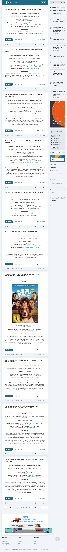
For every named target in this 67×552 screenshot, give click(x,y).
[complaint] (36, 44)
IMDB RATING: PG (31, 68)
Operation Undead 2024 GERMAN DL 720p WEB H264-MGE (24, 193)
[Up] (57, 539)
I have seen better (57, 142)
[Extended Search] (62, 2)
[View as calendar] (57, 152)
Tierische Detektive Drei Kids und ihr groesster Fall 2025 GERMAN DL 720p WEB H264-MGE (23, 275)
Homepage (36, 540)
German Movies (41, 39)
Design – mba (45, 549)
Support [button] (19, 537)
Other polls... (54, 132)
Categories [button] (4, 537)
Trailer (37, 26)
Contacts (19, 543)
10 (21, 507)
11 (23, 507)
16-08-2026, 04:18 (18, 44)
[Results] (58, 147)
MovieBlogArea (15, 549)
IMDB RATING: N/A (31, 26)
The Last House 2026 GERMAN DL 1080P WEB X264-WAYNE (24, 9)
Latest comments (5, 543)
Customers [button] (36, 537)
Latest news (4, 541)
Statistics (35, 544)
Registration (36, 543)
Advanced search (5, 540)
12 (26, 507)
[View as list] (59, 152)
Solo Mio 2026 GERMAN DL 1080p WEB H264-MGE (21, 232)
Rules (35, 541)
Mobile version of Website (7, 544)
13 (29, 507)
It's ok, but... (55, 140)
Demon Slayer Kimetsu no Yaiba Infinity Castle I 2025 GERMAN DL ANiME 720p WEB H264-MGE (22, 407)
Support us (20, 541)
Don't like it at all (56, 144)
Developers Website (22, 540)
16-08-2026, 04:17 (18, 268)
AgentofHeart (9, 44)
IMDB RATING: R (30, 162)
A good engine (56, 138)
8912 (35, 507)
